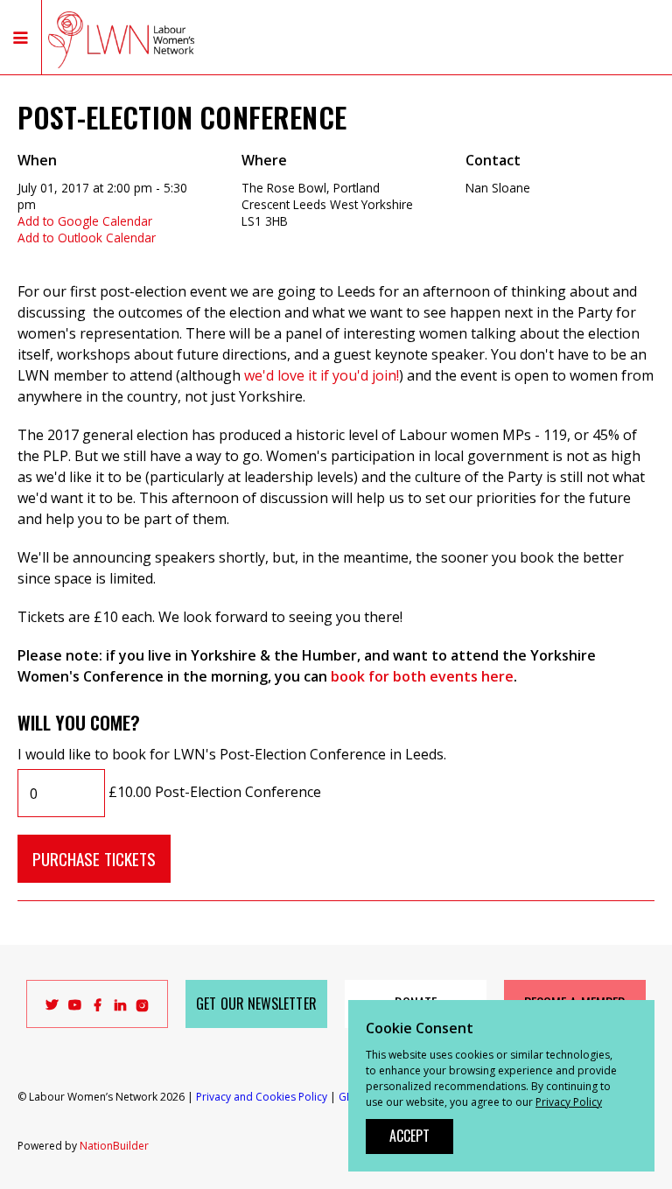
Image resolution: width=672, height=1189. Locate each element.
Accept (409, 1135)
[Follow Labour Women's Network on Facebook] (97, 1008)
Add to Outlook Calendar (87, 237)
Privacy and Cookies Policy (261, 1096)
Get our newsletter (256, 1003)
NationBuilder (114, 1145)
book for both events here (422, 676)
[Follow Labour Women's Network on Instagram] (143, 1008)
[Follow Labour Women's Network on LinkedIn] (120, 1008)
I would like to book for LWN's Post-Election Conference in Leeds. (232, 754)
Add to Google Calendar (85, 221)
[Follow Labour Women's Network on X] (52, 1008)
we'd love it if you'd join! (321, 375)
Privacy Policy (569, 1102)
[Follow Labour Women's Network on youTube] (74, 1008)
